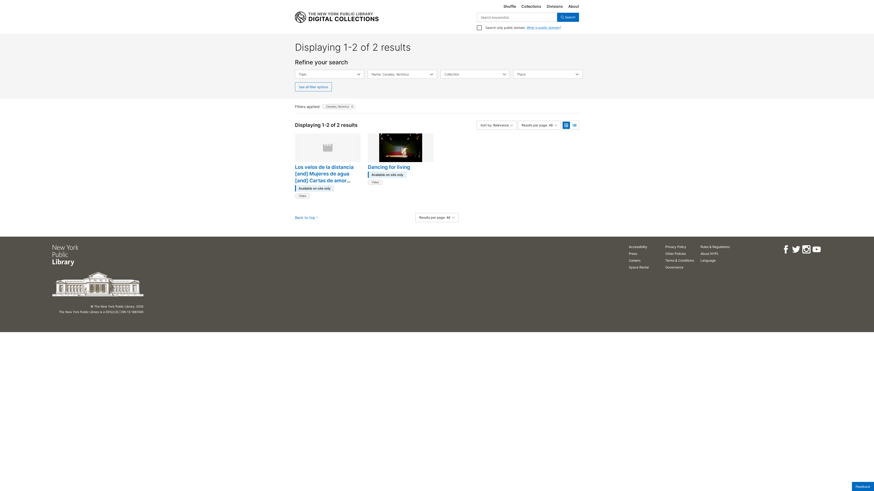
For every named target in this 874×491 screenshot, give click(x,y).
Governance (674, 267)
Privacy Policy (675, 247)
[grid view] (566, 125)
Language (708, 260)
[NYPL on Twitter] (796, 249)
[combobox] (517, 17)
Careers (634, 260)
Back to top (305, 217)
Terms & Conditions (679, 260)
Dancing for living (389, 167)
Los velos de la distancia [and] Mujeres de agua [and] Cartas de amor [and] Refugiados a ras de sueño (326, 180)
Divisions (555, 6)
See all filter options (313, 87)
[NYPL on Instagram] (806, 249)
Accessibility (638, 247)
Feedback (863, 486)
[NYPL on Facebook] (785, 249)
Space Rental (639, 267)
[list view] (574, 125)
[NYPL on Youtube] (816, 249)
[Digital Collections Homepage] (337, 17)
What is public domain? (544, 28)
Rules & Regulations (715, 247)
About (573, 6)
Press (633, 254)
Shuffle (509, 6)
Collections (531, 6)
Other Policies (675, 254)
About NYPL (710, 254)
